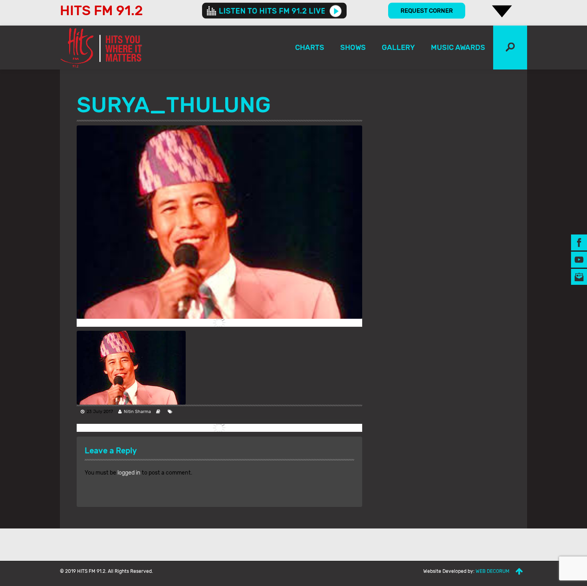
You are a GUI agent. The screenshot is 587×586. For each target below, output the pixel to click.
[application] (274, 11)
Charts (309, 47)
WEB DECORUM (493, 571)
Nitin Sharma (137, 411)
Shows (353, 47)
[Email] (579, 276)
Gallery (398, 47)
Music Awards (458, 47)
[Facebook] (579, 241)
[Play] (336, 11)
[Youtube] (579, 259)
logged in (129, 472)
